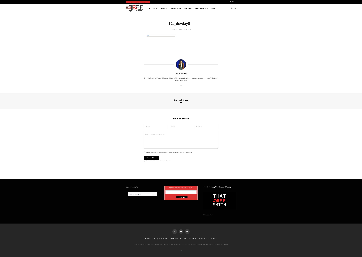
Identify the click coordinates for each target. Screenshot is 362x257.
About (214, 8)
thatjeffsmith (181, 73)
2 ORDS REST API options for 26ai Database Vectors (166, 2)
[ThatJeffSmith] (134, 8)
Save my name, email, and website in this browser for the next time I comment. (169, 152)
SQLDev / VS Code (160, 8)
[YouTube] (181, 231)
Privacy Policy (207, 215)
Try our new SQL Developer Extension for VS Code (165, 238)
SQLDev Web (176, 8)
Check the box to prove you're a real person (158, 161)
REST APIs (188, 8)
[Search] (235, 8)
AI (149, 8)
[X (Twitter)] (174, 231)
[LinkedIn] (187, 231)
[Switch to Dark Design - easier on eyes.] (232, 8)
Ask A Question (201, 8)
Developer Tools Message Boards (203, 238)
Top (181, 250)
